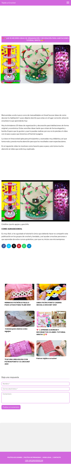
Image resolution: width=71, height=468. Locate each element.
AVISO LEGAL (47, 457)
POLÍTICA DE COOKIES (14, 457)
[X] (14, 246)
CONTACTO (57, 457)
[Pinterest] (19, 246)
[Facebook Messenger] (9, 246)
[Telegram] (29, 246)
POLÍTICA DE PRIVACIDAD (32, 457)
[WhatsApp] (24, 246)
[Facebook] (3, 246)
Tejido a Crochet (8, 3)
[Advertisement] (35, 21)
